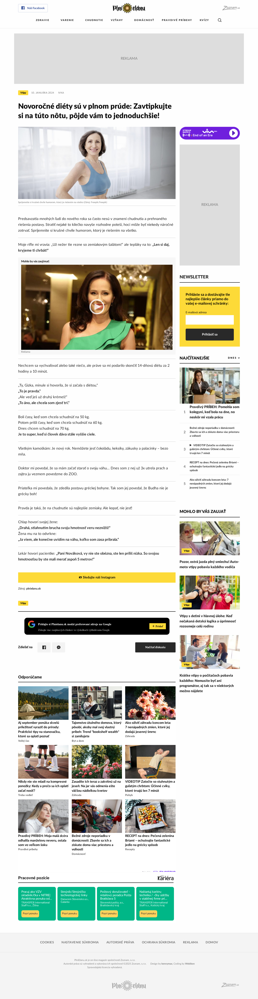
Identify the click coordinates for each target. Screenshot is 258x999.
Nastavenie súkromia (80, 942)
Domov (212, 942)
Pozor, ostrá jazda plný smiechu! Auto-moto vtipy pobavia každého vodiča (209, 564)
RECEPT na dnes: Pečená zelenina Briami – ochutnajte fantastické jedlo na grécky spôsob (214, 466)
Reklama (190, 942)
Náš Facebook (36, 8)
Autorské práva (120, 942)
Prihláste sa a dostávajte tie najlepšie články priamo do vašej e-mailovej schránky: (208, 299)
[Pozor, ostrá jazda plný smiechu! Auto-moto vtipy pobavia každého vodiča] (210, 538)
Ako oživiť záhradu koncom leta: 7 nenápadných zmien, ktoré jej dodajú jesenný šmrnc (210, 484)
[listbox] (227, 358)
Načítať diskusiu (155, 647)
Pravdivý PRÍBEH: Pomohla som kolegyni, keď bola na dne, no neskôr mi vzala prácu (214, 412)
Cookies (47, 942)
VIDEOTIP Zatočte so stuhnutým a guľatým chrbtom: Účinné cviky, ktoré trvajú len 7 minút (212, 449)
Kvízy (204, 20)
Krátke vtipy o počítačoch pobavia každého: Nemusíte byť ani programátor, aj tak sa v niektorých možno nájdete (207, 683)
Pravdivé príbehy (177, 20)
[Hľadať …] (220, 20)
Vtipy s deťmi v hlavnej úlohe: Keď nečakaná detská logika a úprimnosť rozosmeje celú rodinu (208, 621)
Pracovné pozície (33, 878)
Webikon (190, 964)
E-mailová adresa (196, 312)
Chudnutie (94, 20)
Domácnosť (144, 20)
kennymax (166, 964)
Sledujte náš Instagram (99, 577)
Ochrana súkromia (158, 942)
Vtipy (23, 93)
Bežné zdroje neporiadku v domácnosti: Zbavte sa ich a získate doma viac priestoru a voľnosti (214, 432)
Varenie (67, 20)
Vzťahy (117, 20)
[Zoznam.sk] (231, 8)
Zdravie (42, 20)
